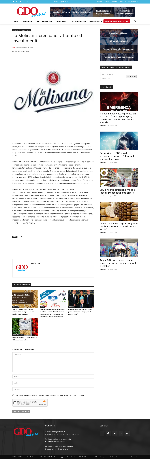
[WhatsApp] (91, 50)
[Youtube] (27, 2)
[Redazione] (13, 48)
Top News (16, 306)
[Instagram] (17, 2)
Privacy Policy (99, 457)
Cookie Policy (110, 457)
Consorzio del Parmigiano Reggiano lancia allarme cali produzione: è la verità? (119, 226)
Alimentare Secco (25, 30)
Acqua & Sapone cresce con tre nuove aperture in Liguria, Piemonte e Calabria (118, 263)
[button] (135, 21)
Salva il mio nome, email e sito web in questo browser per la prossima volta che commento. (50, 395)
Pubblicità (134, 457)
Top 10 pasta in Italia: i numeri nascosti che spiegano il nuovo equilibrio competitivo (23, 312)
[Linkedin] (20, 2)
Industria (15, 30)
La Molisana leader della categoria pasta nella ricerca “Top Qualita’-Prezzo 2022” (80, 312)
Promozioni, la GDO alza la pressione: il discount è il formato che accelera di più (117, 156)
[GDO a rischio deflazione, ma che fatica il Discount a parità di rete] (119, 177)
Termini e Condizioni (122, 457)
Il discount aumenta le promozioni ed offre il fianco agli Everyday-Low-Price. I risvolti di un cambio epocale (118, 118)
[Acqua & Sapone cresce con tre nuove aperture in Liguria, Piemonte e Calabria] (119, 248)
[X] (24, 2)
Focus (42, 306)
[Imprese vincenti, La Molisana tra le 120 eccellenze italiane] (25, 327)
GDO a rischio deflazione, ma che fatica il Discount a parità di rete (117, 191)
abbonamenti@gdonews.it (57, 449)
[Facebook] (13, 2)
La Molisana (22, 237)
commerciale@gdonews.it (57, 441)
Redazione (20, 48)
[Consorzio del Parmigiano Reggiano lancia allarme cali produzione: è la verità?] (119, 211)
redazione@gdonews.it (56, 432)
